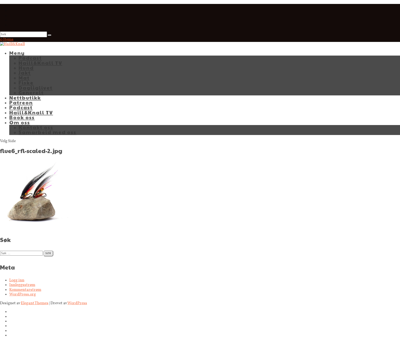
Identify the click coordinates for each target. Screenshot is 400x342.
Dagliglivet (36, 87)
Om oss (19, 122)
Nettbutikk (25, 97)
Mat (24, 77)
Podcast (30, 57)
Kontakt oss (36, 127)
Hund (26, 67)
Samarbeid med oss (47, 132)
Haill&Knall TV (40, 63)
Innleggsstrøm (22, 285)
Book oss (22, 117)
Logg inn (16, 280)
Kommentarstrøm (25, 289)
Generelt (31, 92)
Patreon (21, 102)
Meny (17, 53)
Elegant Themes (34, 303)
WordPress (77, 303)
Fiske (26, 82)
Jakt (25, 72)
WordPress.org (22, 294)
